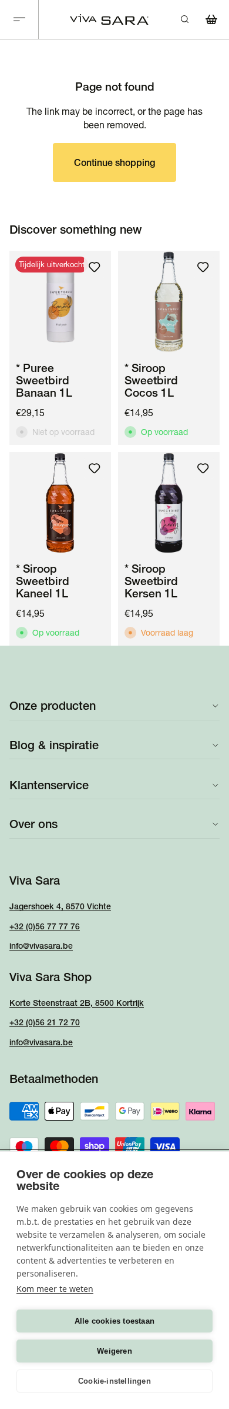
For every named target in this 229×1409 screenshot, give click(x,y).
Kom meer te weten (54, 1288)
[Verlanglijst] (94, 267)
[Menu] (19, 19)
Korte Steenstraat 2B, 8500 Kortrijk (76, 1003)
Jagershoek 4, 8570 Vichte (60, 906)
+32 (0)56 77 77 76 (44, 926)
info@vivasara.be (41, 946)
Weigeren (114, 1351)
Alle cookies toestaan (114, 1321)
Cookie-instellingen (114, 1381)
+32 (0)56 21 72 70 (44, 1022)
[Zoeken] (184, 19)
